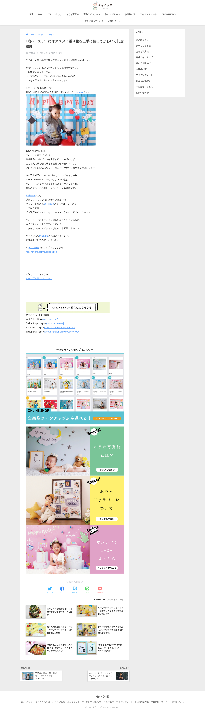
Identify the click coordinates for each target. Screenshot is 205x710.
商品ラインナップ (92, 14)
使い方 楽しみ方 (112, 14)
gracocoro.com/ (50, 319)
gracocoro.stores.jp (55, 323)
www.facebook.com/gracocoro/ (59, 327)
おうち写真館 (72, 14)
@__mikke (49, 204)
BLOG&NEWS (169, 14)
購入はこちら (36, 14)
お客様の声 (130, 14)
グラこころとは (54, 14)
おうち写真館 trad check (39, 278)
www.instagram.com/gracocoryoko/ (61, 332)
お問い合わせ (114, 21)
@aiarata (79, 92)
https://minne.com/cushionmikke (41, 252)
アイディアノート (148, 14)
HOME (104, 696)
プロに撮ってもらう (94, 21)
